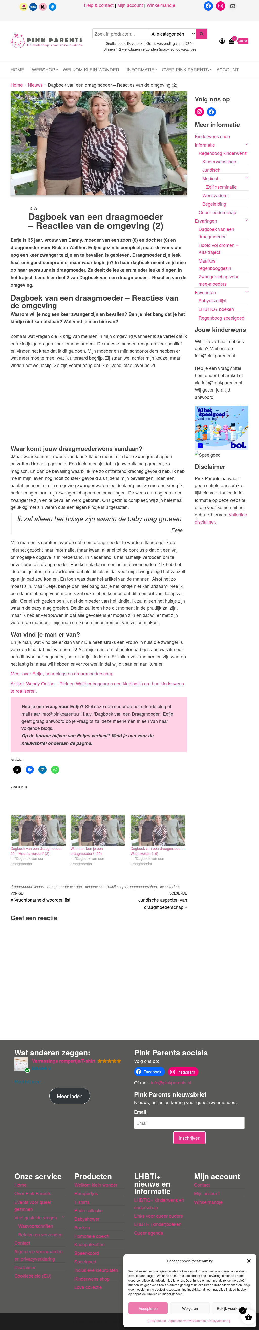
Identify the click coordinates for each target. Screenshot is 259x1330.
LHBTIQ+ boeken (216, 309)
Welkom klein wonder (91, 69)
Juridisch (211, 169)
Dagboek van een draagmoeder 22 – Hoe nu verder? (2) (36, 851)
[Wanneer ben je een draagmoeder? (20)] (98, 830)
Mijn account (130, 5)
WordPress (122, 1321)
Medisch (210, 178)
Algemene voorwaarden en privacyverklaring (199, 1320)
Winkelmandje (161, 5)
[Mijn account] (222, 41)
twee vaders (170, 886)
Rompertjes (86, 1193)
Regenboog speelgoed (221, 317)
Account (228, 69)
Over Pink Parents (185, 69)
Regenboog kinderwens (223, 153)
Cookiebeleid (156, 1320)
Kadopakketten (89, 1244)
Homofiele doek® (91, 1236)
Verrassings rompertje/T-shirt (63, 1061)
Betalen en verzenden (40, 1234)
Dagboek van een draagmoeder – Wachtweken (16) (158, 851)
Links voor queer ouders (158, 1215)
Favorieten (205, 292)
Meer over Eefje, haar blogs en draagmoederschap (62, 673)
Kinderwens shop (212, 136)
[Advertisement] (99, 405)
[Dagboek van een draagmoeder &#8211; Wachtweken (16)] (158, 830)
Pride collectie (88, 1210)
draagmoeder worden (64, 886)
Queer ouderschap (217, 212)
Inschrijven (189, 1137)
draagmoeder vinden (27, 886)
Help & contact (99, 5)
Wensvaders (214, 195)
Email (140, 1112)
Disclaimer (25, 1267)
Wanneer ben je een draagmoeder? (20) (87, 851)
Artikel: (18, 683)
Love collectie (88, 1287)
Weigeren (190, 1308)
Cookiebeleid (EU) (32, 1275)
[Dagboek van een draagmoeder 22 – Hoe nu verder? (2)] (38, 830)
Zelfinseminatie (221, 186)
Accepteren (148, 1308)
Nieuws (35, 84)
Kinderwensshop (219, 161)
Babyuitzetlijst (212, 300)
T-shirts (82, 1201)
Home (17, 69)
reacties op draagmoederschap (132, 886)
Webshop (43, 69)
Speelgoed (85, 1261)
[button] (248, 1260)
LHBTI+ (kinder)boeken (157, 1224)
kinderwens (94, 886)
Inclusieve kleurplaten (96, 1270)
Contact (22, 1242)
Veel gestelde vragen (35, 1217)
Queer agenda (148, 1232)
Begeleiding (214, 203)
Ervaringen (206, 220)
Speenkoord (86, 1252)
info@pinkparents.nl (171, 1082)
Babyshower (86, 1218)
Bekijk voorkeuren (232, 1308)
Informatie (140, 69)
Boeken (82, 1227)
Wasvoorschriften (35, 1225)
